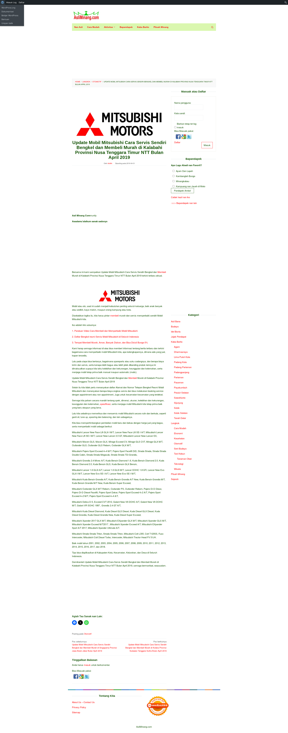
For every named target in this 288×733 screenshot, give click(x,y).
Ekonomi (178, 433)
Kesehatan (179, 438)
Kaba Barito (176, 341)
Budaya (174, 326)
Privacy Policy (79, 707)
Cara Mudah (180, 428)
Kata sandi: (179, 113)
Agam (177, 346)
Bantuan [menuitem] (5, 19)
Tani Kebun (179, 453)
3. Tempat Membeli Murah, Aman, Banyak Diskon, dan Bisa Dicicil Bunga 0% (110, 342)
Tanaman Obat (184, 458)
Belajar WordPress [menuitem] (10, 15)
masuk (87, 664)
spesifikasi (105, 403)
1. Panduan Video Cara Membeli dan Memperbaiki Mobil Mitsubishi (105, 330)
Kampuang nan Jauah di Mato (190, 186)
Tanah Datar (180, 418)
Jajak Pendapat (178, 336)
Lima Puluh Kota (182, 356)
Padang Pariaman (183, 367)
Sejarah (174, 479)
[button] (76, 676)
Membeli (162, 272)
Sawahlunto (179, 397)
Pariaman (178, 377)
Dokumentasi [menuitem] (8, 11)
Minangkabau (182, 181)
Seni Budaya (180, 448)
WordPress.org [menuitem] (8, 7)
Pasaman (178, 382)
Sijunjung (178, 402)
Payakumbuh (180, 387)
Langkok (175, 423)
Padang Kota (180, 362)
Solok (177, 407)
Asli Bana (175, 321)
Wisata (177, 468)
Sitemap (76, 712)
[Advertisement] (144, 55)
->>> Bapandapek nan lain (184, 203)
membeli (114, 315)
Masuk (207, 145)
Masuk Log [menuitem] (11, 2)
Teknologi (178, 463)
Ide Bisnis (176, 331)
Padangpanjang (181, 372)
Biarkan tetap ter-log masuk (186, 125)
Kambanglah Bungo (185, 176)
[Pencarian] (212, 27)
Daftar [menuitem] (21, 2)
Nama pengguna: (182, 102)
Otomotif (88, 633)
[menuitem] (2, 2)
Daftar (177, 142)
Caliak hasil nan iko (180, 197)
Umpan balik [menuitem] (7, 23)
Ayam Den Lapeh (184, 171)
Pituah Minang (178, 473)
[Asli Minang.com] (86, 14)
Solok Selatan (181, 412)
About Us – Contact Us (83, 702)
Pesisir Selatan (181, 392)
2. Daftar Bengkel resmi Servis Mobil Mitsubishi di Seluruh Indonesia (105, 336)
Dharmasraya (181, 351)
